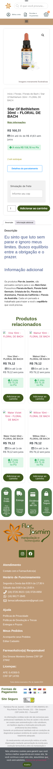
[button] (26, 21)
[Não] (48, 758)
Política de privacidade (36, 760)
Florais (18, 94)
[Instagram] (22, 553)
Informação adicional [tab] (25, 222)
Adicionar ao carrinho (33, 208)
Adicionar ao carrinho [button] (13, 397)
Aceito (27, 764)
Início (10, 94)
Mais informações (16, 122)
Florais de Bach (31, 94)
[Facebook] (30, 553)
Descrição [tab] (9, 222)
